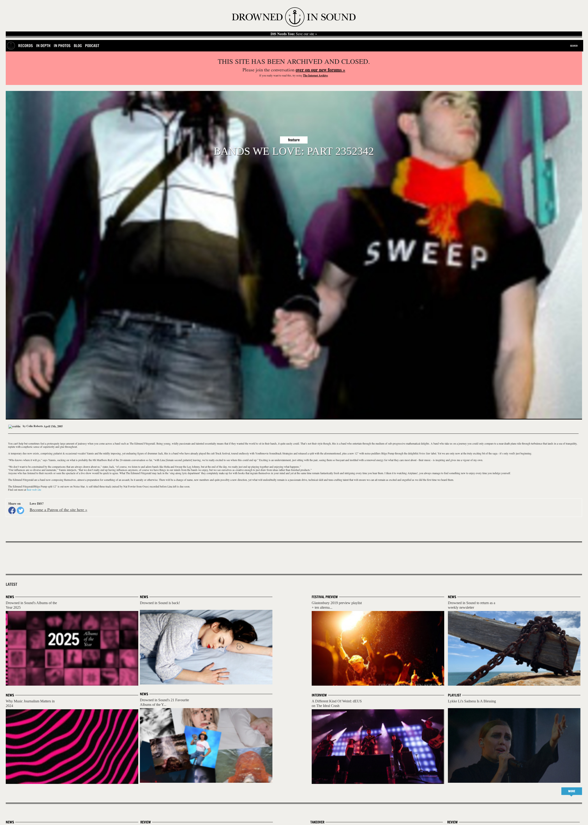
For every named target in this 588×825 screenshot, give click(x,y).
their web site (34, 489)
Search (574, 45)
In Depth (43, 45)
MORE (571, 791)
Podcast (92, 45)
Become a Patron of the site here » (58, 509)
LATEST (11, 584)
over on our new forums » (320, 69)
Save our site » (294, 33)
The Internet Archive (315, 75)
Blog (78, 45)
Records (25, 45)
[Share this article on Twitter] (20, 510)
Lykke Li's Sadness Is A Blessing (472, 701)
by (32, 426)
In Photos (62, 45)
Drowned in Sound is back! (160, 603)
